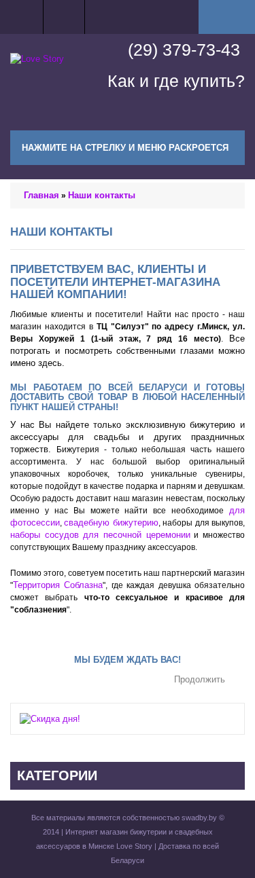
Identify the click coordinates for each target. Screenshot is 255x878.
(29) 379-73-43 (184, 49)
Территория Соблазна (58, 585)
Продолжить (199, 680)
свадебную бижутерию (111, 522)
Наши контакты (101, 195)
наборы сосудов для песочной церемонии (100, 535)
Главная (41, 195)
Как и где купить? (176, 80)
